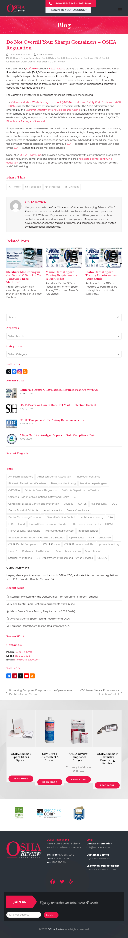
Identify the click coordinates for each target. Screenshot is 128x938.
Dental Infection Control (69, 58)
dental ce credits (52, 510)
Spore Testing (93, 551)
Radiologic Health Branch (37, 551)
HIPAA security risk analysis (24, 530)
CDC (76, 496)
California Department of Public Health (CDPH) (53, 109)
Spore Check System (68, 551)
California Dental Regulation (25, 58)
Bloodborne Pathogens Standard (25, 121)
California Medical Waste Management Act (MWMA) (41, 102)
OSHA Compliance (100, 537)
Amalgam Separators (20, 476)
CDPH (70, 143)
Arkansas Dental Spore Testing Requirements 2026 (40, 618)
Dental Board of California (23, 510)
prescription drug (109, 544)
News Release (56, 68)
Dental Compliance (78, 510)
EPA (110, 517)
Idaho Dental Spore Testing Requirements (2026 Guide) (101, 275)
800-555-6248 (24, 651)
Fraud (21, 524)
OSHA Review (44, 54)
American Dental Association (54, 476)
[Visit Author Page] (16, 205)
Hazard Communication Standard (48, 524)
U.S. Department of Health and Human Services (65, 557)
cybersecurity (99, 503)
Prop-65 (12, 551)
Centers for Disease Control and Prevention (33, 503)
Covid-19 (69, 503)
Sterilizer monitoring (20, 557)
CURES (82, 503)
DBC (114, 503)
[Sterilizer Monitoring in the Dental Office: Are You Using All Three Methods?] (24, 257)
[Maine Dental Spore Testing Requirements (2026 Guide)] (64, 257)
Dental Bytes (49, 58)
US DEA (102, 557)
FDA (11, 524)
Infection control (88, 530)
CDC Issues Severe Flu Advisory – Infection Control (98, 692)
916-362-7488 (22, 655)
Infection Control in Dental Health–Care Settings (36, 537)
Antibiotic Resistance (88, 476)
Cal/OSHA (32, 68)
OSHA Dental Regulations (34, 61)
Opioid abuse (76, 537)
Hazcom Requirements (86, 524)
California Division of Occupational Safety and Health (38, 496)
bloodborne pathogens (93, 483)
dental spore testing (91, 517)
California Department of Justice (80, 490)
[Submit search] (118, 317)
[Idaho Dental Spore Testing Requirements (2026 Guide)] (104, 257)
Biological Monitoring (63, 483)
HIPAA (109, 524)
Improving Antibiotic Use (59, 530)
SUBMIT (51, 914)
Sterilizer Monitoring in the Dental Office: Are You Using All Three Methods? (24, 277)
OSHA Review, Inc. (31, 155)
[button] (14, 187)
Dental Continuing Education (25, 517)
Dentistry (88, 58)
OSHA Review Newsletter (79, 544)
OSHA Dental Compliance (23, 544)
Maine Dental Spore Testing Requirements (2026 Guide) (61, 275)
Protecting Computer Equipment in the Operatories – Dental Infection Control (39, 692)
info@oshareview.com (27, 659)
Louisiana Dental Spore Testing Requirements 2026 (40, 626)
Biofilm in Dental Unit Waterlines (27, 483)
